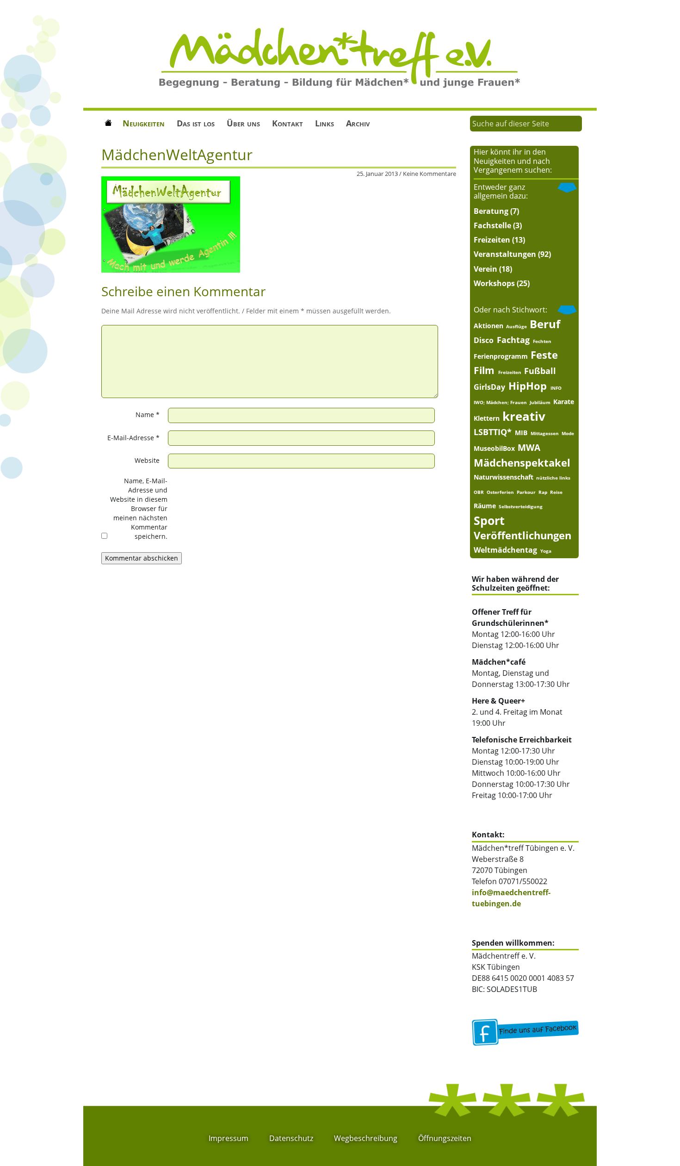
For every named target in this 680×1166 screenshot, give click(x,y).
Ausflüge (516, 326)
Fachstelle (492, 225)
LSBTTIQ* (493, 431)
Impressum (228, 1138)
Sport (489, 520)
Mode (568, 433)
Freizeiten (492, 240)
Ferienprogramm (501, 356)
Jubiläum (540, 402)
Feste (544, 355)
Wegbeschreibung (365, 1138)
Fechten (542, 341)
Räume (485, 506)
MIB (521, 433)
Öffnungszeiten (444, 1138)
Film (484, 370)
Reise (556, 492)
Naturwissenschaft (503, 477)
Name (148, 414)
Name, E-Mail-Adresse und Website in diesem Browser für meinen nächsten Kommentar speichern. (138, 508)
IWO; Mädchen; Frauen (500, 402)
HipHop (527, 386)
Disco (484, 340)
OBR (479, 492)
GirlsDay (489, 387)
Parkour (526, 492)
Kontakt (287, 123)
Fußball (540, 370)
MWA (529, 447)
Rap (542, 492)
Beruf (545, 324)
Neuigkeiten (144, 123)
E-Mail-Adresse (133, 437)
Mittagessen (545, 433)
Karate (563, 402)
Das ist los (196, 123)
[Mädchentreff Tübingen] (340, 57)
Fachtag (513, 339)
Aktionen (488, 326)
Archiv (358, 123)
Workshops (494, 283)
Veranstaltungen (505, 254)
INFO (556, 388)
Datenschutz (291, 1138)
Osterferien (500, 492)
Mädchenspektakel (522, 462)
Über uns (243, 123)
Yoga (545, 551)
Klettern (487, 418)
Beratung (491, 211)
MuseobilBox (494, 448)
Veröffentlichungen (522, 535)
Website (147, 460)
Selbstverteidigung (521, 506)
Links (324, 123)
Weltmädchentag (505, 550)
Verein (485, 269)
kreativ (523, 416)
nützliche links (553, 477)
